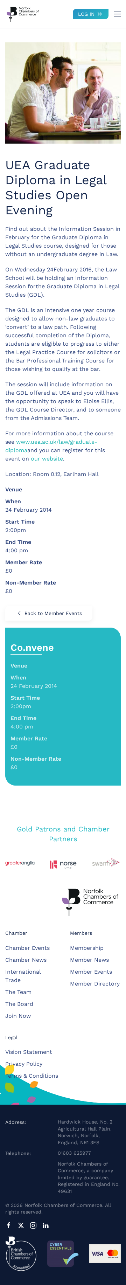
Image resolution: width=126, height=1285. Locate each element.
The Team (18, 992)
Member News (89, 959)
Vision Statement (28, 1052)
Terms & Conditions (31, 1075)
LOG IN (86, 14)
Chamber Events (27, 948)
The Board (19, 1004)
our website (47, 458)
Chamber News (26, 959)
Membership (87, 948)
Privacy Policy (23, 1064)
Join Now (18, 1016)
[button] (117, 14)
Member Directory (95, 983)
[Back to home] (22, 14)
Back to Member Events (53, 613)
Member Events (91, 971)
